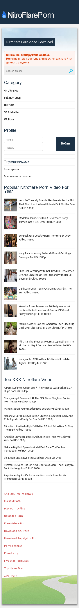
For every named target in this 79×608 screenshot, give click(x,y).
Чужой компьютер (17, 162)
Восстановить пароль (17, 176)
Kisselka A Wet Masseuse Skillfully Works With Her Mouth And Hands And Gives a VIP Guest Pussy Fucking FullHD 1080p (45, 310)
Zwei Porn (10, 575)
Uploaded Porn (13, 515)
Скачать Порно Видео (18, 493)
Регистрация (11, 169)
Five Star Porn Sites (16, 560)
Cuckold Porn (12, 500)
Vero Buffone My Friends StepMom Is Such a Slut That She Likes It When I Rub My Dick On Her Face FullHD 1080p (47, 204)
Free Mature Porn (15, 523)
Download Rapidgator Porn (21, 538)
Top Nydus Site (13, 568)
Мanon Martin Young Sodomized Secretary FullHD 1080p (36, 408)
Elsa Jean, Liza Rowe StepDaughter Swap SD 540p (32, 457)
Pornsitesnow (13, 545)
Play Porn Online (14, 508)
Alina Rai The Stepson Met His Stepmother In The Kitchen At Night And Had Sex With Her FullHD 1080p (47, 345)
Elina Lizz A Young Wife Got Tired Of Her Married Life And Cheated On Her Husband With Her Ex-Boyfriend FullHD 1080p (46, 275)
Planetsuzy (11, 553)
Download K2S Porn (16, 530)
